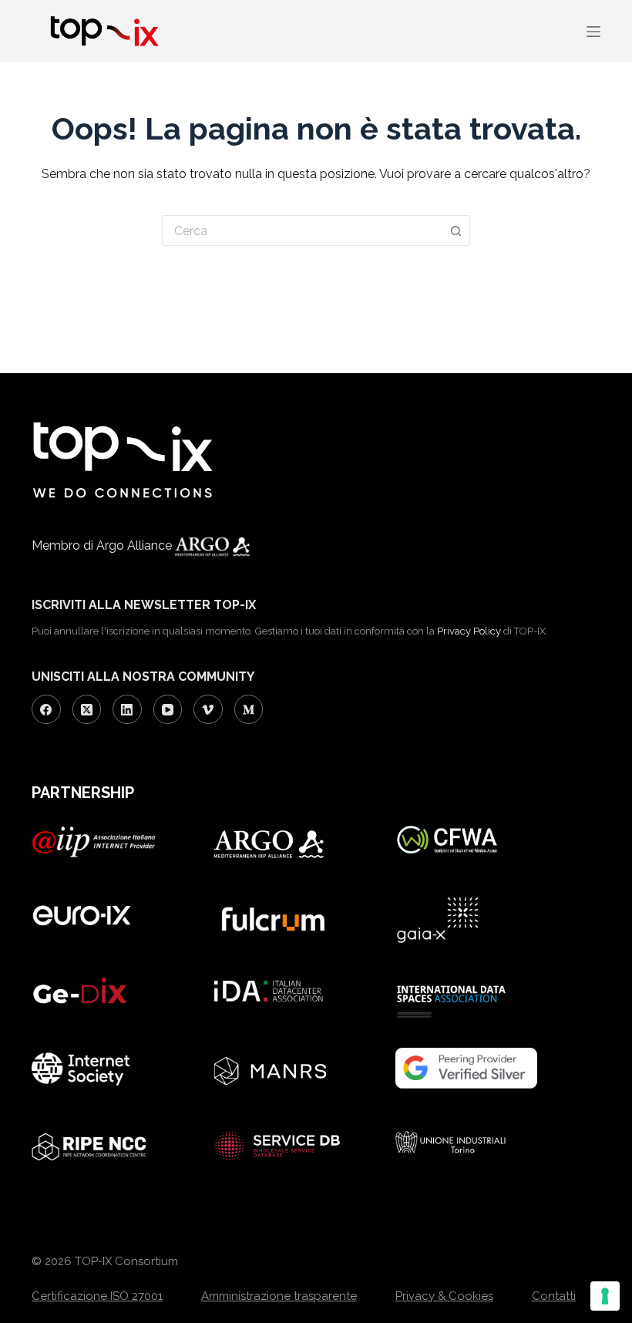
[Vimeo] (208, 709)
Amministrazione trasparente (279, 1296)
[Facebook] (46, 709)
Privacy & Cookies (444, 1296)
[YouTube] (168, 709)
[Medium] (249, 709)
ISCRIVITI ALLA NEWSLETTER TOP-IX (144, 605)
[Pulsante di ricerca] (456, 230)
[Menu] (593, 32)
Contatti (554, 1296)
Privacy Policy (469, 631)
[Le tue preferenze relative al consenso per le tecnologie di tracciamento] (605, 1296)
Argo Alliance (135, 545)
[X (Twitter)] (87, 709)
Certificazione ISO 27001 (97, 1296)
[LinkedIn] (127, 709)
